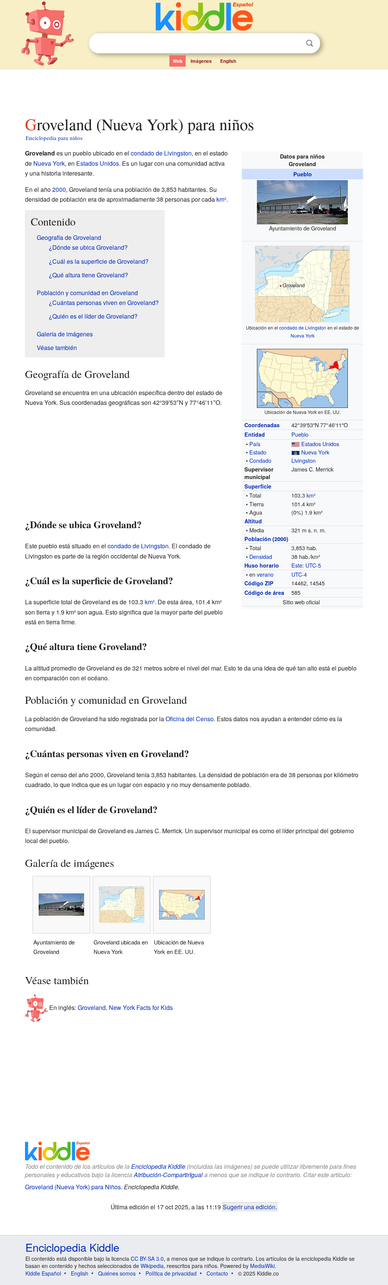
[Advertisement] (193, 90)
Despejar (294, 43)
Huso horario (261, 565)
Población (257, 539)
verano (265, 574)
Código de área (264, 592)
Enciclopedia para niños (54, 138)
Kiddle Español (43, 1273)
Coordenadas (262, 425)
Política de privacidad (171, 1273)
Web (177, 61)
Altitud (253, 521)
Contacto (217, 1273)
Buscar (309, 43)
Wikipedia (152, 1265)
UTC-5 (313, 565)
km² (311, 495)
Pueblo (302, 174)
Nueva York (302, 335)
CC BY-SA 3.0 (147, 1258)
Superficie (257, 486)
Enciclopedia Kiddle (158, 1166)
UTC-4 (299, 574)
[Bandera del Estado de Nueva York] (295, 452)
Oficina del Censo (190, 718)
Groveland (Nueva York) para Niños (73, 1186)
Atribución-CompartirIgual (168, 1174)
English (228, 61)
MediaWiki (262, 1265)
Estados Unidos (320, 444)
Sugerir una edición (249, 1207)
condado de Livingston (302, 327)
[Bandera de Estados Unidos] (295, 444)
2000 (280, 539)
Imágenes (201, 61)
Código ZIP (259, 583)
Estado (257, 452)
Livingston (303, 460)
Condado (260, 460)
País (254, 444)
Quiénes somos (117, 1273)
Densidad (260, 556)
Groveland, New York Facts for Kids (125, 1007)
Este (296, 565)
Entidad (254, 434)
